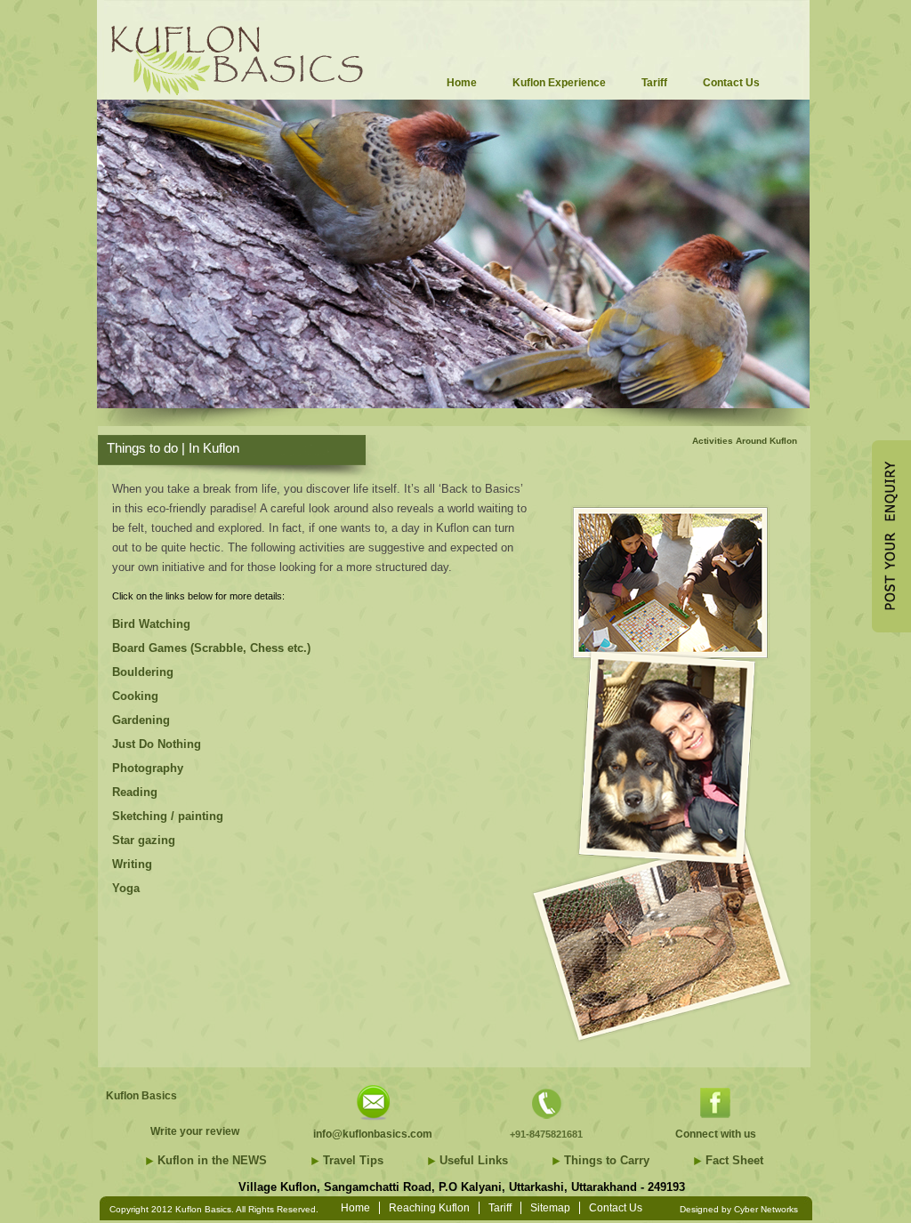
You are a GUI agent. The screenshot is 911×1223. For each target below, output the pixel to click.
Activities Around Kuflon (744, 441)
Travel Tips (353, 1160)
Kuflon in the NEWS (212, 1160)
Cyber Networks (766, 1209)
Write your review (194, 1131)
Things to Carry (606, 1160)
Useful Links (473, 1160)
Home (355, 1208)
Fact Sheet (734, 1160)
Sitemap (550, 1208)
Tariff (500, 1208)
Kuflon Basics (141, 1096)
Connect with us (715, 1134)
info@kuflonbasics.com (372, 1134)
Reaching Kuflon (429, 1208)
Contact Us (615, 1208)
